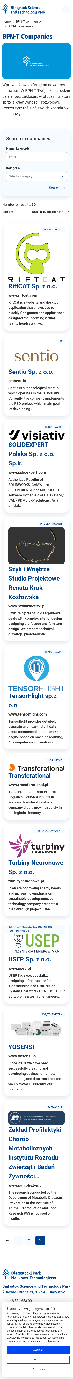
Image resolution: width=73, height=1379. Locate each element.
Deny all (38, 1359)
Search (55, 187)
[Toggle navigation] (66, 9)
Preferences (38, 1369)
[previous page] (7, 1240)
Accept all (38, 1349)
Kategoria (13, 168)
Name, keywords (18, 148)
